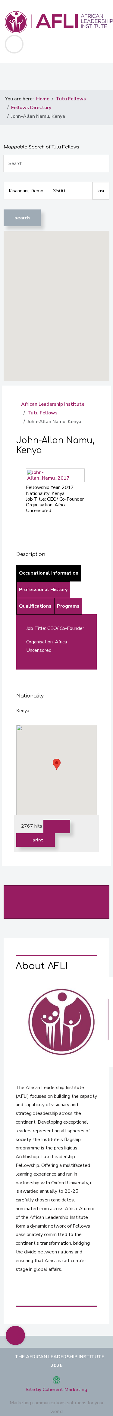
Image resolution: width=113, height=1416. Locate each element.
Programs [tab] (68, 606)
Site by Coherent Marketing (56, 1389)
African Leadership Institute (52, 404)
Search (22, 218)
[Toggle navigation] (14, 44)
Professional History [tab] (43, 589)
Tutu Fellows (42, 413)
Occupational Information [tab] (48, 573)
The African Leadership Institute (59, 1356)
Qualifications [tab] (35, 606)
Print (37, 840)
